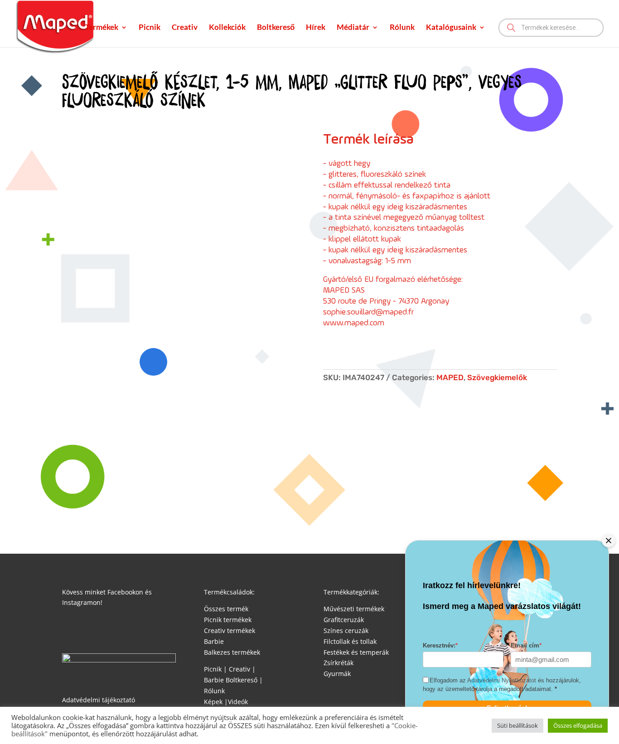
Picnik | (215, 669)
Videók (238, 701)
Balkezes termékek (232, 652)
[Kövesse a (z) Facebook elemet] (69, 629)
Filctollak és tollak (350, 641)
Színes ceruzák (346, 630)
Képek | (216, 701)
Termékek (101, 28)
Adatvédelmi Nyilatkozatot (501, 680)
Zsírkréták (338, 662)
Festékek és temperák (356, 652)
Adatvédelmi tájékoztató (98, 700)
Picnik (149, 28)
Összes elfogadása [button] (577, 725)
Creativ (185, 28)
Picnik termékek (227, 619)
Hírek (315, 28)
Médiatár (353, 28)
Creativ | (241, 669)
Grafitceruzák (344, 619)
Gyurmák (337, 673)
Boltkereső (276, 28)
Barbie (214, 641)
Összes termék (226, 608)
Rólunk (402, 28)
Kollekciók (227, 28)
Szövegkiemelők (497, 377)
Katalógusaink (451, 28)
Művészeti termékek (354, 608)
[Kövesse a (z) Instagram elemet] (87, 629)
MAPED (450, 377)
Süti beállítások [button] (517, 725)
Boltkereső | (244, 680)
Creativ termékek (229, 630)
